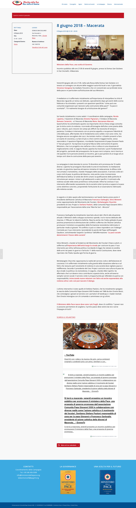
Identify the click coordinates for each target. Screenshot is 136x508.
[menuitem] (65, 4)
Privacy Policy (66, 505)
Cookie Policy (74, 505)
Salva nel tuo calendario (68, 445)
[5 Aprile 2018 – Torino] (1, 254)
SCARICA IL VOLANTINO (66, 317)
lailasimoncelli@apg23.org (28, 478)
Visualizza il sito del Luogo (39, 47)
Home (15, 44)
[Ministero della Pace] (26, 4)
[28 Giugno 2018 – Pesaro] (134, 254)
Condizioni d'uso (57, 505)
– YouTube (69, 354)
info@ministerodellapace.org (28, 475)
